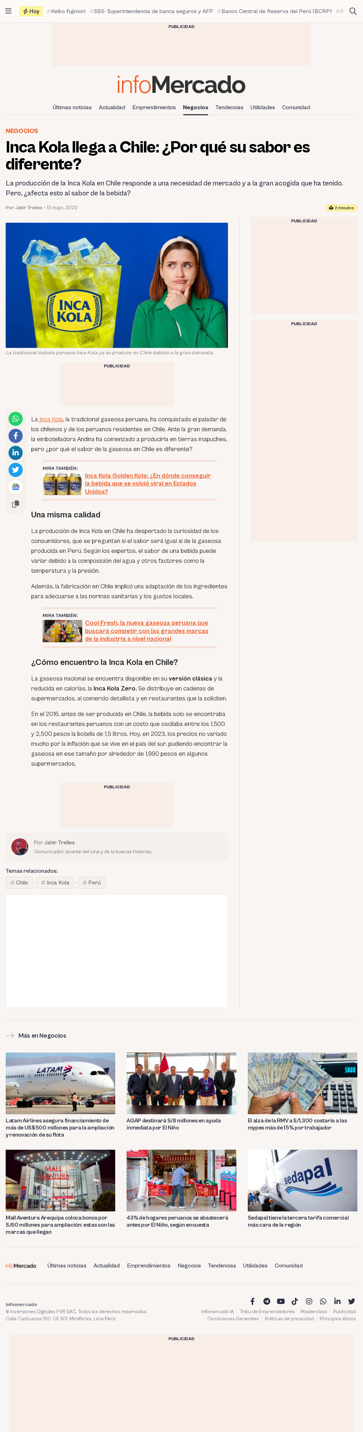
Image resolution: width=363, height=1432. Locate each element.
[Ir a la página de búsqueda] (353, 11)
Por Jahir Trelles (24, 208)
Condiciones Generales (233, 1319)
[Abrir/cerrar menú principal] (8, 11)
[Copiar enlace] (16, 504)
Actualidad (112, 107)
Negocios (195, 107)
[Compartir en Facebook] (16, 436)
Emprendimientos (154, 107)
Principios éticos (338, 1319)
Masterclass (314, 1312)
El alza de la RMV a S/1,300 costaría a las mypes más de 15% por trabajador (297, 1124)
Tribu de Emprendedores (267, 1312)
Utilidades (263, 107)
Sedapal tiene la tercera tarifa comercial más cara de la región (298, 1221)
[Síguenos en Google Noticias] (16, 487)
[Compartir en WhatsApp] (16, 419)
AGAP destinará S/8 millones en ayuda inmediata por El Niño (173, 1124)
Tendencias (230, 107)
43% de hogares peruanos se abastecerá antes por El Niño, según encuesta (177, 1221)
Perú (94, 882)
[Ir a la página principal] (181, 84)
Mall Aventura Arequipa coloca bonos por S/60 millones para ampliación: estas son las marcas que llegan (60, 1225)
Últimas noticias (72, 107)
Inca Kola (50, 419)
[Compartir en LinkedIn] (16, 453)
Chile (22, 882)
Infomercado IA (217, 1312)
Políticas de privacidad (289, 1319)
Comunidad (296, 107)
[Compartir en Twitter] (16, 470)
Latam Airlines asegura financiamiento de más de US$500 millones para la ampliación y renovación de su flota (60, 1127)
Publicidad (344, 1312)
